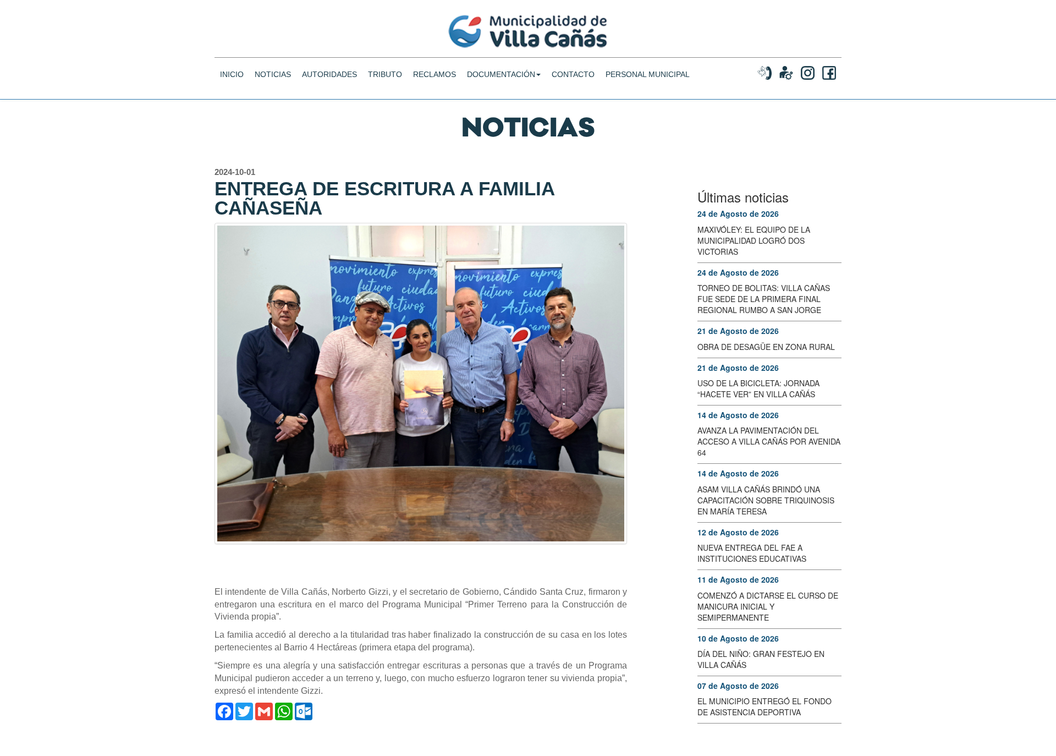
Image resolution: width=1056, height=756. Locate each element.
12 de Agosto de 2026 (738, 532)
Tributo (385, 74)
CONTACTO (573, 74)
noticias (273, 74)
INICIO (232, 74)
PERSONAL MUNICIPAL (648, 74)
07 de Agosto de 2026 (738, 685)
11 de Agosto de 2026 (738, 579)
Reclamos (434, 74)
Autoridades (329, 74)
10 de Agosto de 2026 (738, 638)
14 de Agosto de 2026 (738, 414)
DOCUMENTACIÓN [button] (501, 74)
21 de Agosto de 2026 (738, 330)
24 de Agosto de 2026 (738, 213)
